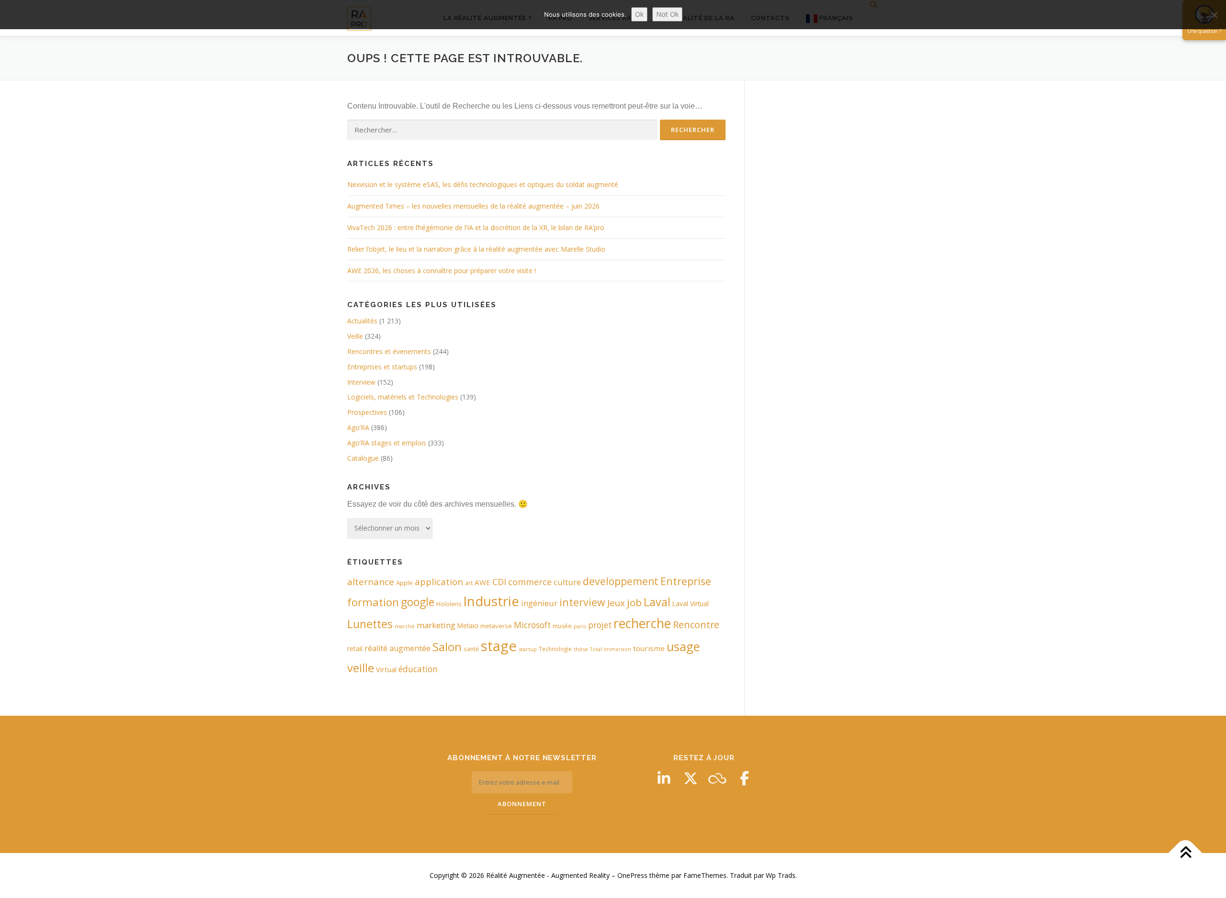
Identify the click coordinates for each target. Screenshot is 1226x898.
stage (499, 645)
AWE (482, 582)
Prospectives (367, 412)
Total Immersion (610, 649)
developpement (620, 581)
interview (582, 602)
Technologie (555, 649)
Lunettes (370, 624)
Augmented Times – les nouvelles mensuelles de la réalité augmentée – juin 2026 (473, 206)
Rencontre (696, 624)
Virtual (386, 669)
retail (355, 648)
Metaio (467, 625)
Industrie (491, 601)
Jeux (616, 603)
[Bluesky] (717, 778)
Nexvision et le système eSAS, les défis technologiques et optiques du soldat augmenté (482, 184)
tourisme (649, 648)
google (417, 602)
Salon (447, 646)
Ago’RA (358, 427)
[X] (690, 778)
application (439, 582)
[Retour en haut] (1186, 853)
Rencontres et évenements (389, 351)
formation (373, 602)
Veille (355, 336)
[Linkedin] (664, 778)
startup (528, 649)
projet (600, 625)
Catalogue (363, 458)
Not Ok (667, 14)
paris (580, 626)
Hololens (448, 604)
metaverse (496, 625)
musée (562, 626)
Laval (657, 602)
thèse (581, 649)
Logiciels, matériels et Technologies (402, 396)
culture (567, 582)
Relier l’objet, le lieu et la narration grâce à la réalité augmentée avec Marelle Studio (476, 249)
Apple (404, 582)
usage (683, 646)
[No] (1214, 15)
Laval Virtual (690, 603)
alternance (370, 582)
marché (405, 626)
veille (360, 668)
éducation (418, 669)
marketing (436, 625)
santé (471, 649)
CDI (499, 582)
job (634, 602)
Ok (639, 14)
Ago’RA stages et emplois (386, 442)
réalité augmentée (397, 648)
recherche (642, 623)
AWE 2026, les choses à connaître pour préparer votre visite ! (441, 270)
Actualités (362, 320)
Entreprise (685, 581)
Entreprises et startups (382, 366)
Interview (361, 382)
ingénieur (539, 603)
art (469, 583)
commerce (530, 582)
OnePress (632, 875)
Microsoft (532, 625)
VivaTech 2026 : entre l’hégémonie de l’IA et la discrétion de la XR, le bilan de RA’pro (475, 227)
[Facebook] (744, 778)
